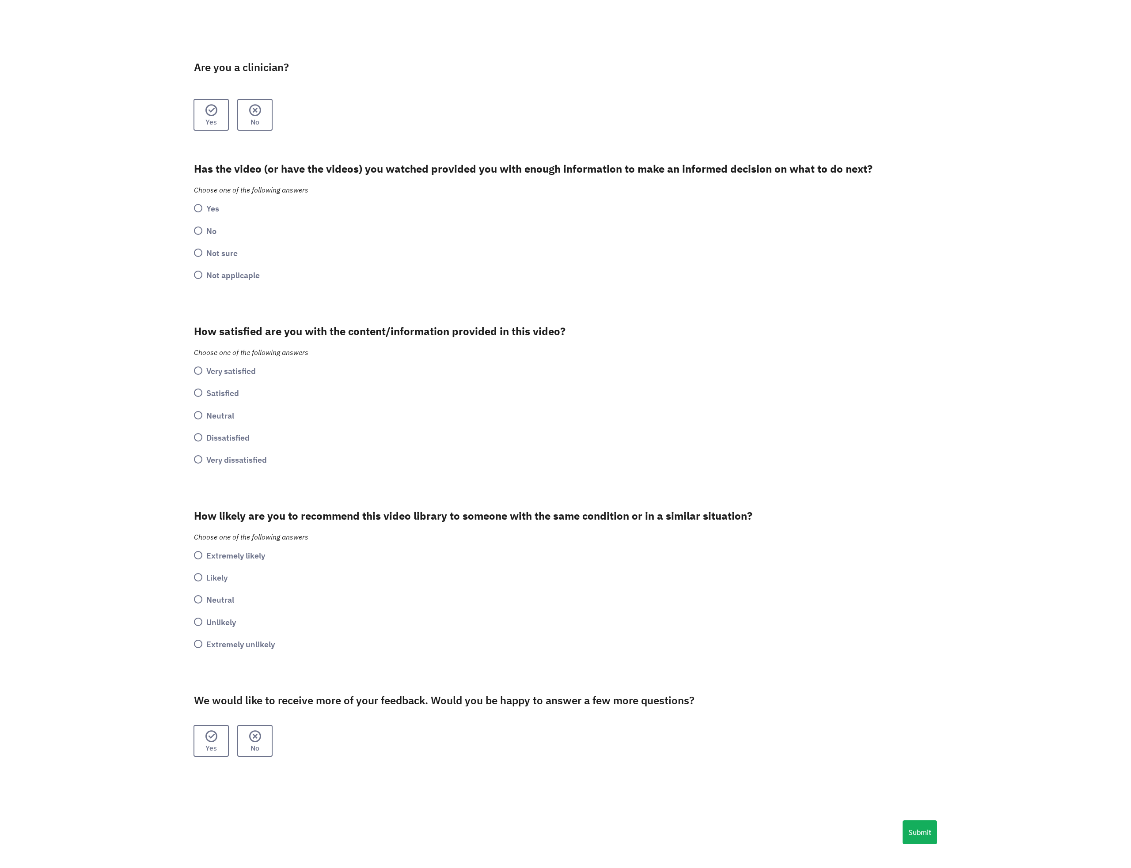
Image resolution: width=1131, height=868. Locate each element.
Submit (919, 832)
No (254, 121)
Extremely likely (235, 555)
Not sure (222, 253)
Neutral (220, 415)
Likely (217, 577)
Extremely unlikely (240, 644)
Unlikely (221, 622)
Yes (211, 121)
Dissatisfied (228, 437)
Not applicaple (233, 275)
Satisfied (222, 393)
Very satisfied (231, 370)
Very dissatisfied (236, 459)
